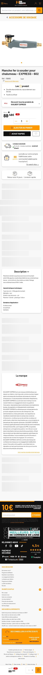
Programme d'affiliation (7, 572)
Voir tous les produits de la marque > (29, 452)
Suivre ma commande (7, 597)
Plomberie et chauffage (29, 656)
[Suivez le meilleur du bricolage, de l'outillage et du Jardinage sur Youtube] (16, 545)
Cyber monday (17, 664)
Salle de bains (21, 658)
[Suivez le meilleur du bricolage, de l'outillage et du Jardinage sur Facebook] (6, 545)
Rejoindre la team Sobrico (8, 574)
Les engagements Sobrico (8, 577)
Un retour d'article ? (6, 599)
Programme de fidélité (7, 581)
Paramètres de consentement (14, 652)
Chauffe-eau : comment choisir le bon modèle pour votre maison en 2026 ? (19, 625)
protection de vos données (17, 522)
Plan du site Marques (8, 654)
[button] (4, 3)
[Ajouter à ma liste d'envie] (36, 133)
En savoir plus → (33, 164)
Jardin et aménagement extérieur (14, 656)
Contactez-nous (5, 595)
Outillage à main (33, 654)
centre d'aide (19, 642)
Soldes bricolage (31, 664)
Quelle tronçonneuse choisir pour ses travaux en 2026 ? (14, 612)
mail (7, 636)
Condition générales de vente (15, 650)
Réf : (3, 78)
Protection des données (7, 601)
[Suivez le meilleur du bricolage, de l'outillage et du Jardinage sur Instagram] (10, 545)
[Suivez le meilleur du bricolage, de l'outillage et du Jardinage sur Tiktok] (22, 545)
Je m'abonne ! (36, 515)
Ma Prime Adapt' (5, 605)
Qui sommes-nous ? (6, 570)
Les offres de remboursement (9, 603)
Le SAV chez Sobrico (6, 583)
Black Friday (8, 664)
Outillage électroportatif (21, 654)
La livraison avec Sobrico (7, 579)
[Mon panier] (40, 3)
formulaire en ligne (14, 639)
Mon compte (5, 592)
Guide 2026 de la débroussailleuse (10, 617)
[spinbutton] (21, 121)
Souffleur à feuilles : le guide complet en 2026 (12, 621)
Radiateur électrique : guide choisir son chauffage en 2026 (15, 623)
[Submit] (39, 10)
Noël (24, 664)
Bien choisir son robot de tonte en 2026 (11, 615)
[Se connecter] (36, 3)
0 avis (22, 78)
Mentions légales (28, 650)
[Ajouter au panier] (38, 670)
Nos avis (4, 585)
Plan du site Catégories (28, 652)
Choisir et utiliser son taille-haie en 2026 (11, 619)
